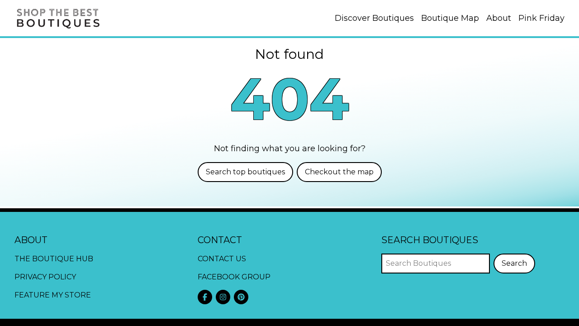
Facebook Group (234, 277)
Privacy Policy (45, 277)
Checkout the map (339, 172)
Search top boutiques (245, 172)
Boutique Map (450, 18)
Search (514, 263)
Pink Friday (541, 18)
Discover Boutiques (374, 18)
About (498, 18)
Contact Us (222, 258)
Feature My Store (52, 295)
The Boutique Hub (53, 258)
